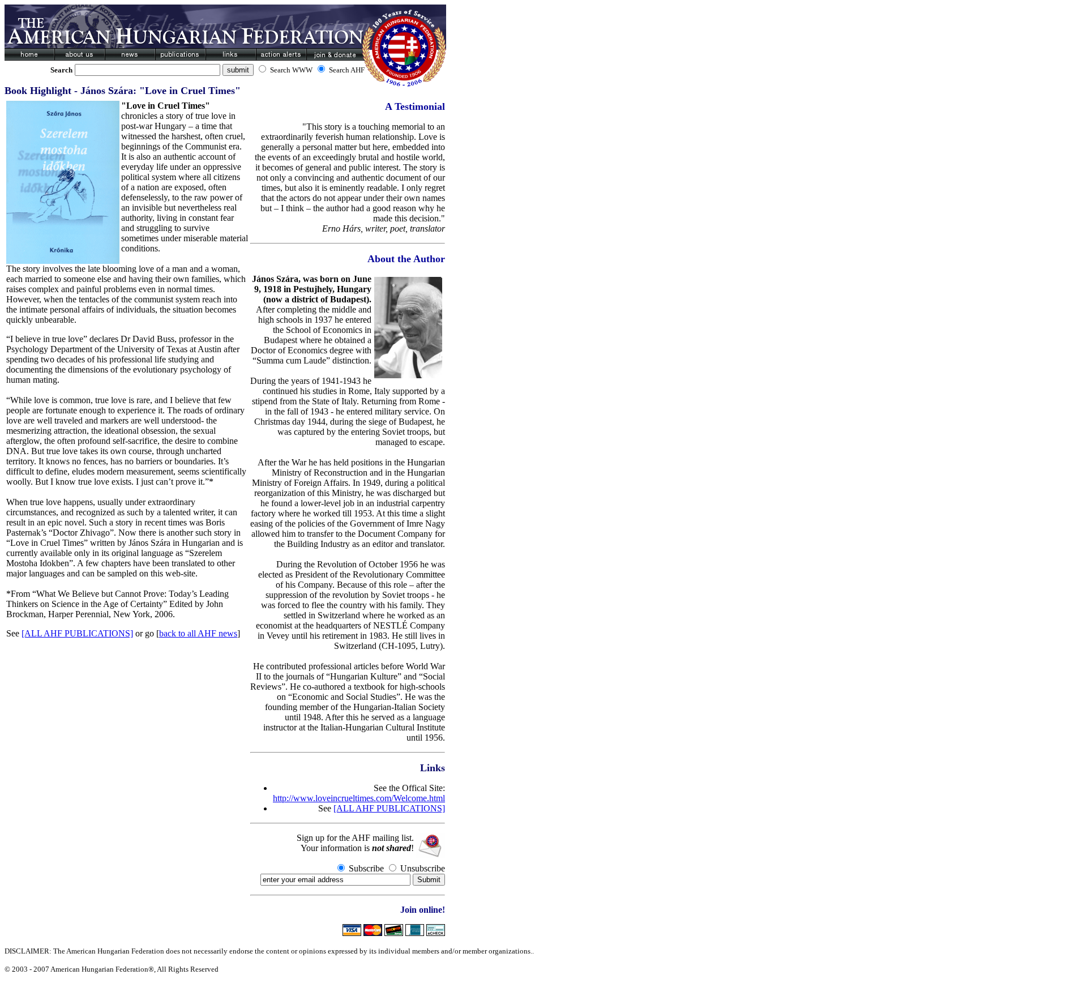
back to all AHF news (198, 633)
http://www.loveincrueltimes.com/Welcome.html (359, 798)
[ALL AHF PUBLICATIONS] (77, 633)
